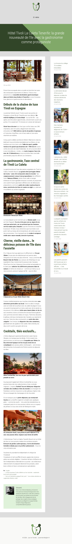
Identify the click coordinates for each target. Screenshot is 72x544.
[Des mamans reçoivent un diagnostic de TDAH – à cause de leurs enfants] (61, 121)
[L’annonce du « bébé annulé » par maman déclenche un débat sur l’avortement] (61, 153)
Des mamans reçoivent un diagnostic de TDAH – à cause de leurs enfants (61, 129)
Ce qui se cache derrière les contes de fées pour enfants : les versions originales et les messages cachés (61, 191)
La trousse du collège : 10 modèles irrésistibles (61, 65)
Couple (7, 470)
